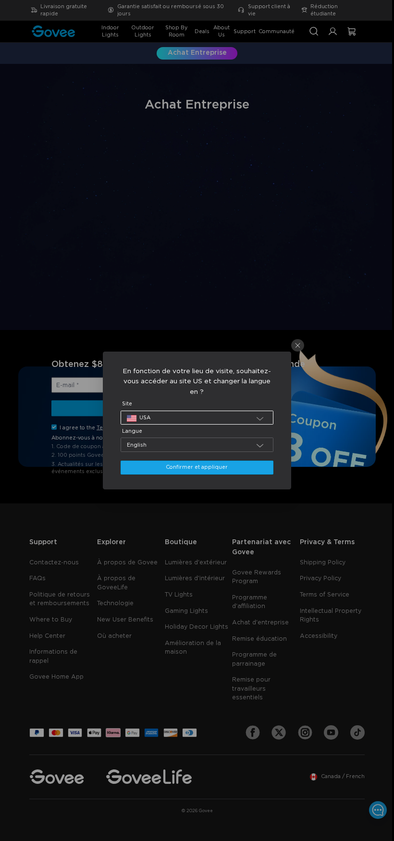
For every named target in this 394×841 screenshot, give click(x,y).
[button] (194, 418)
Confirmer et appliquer (194, 467)
